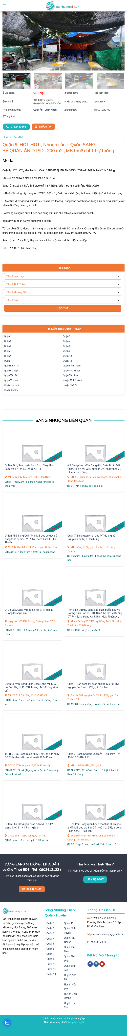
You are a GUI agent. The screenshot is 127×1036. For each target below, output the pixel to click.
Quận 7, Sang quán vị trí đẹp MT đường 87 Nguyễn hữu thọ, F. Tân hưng (91, 537)
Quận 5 (8, 346)
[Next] (118, 41)
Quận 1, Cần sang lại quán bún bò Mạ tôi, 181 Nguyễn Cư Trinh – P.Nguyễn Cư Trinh (93, 685)
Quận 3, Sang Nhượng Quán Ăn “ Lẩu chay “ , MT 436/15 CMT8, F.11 (94, 755)
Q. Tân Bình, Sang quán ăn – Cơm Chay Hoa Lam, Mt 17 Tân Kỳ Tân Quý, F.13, (29, 467)
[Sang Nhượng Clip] (63, 5)
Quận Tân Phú (70, 375)
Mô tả (8, 160)
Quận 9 (8, 356)
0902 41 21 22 (98, 942)
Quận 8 (66, 351)
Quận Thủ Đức (11, 380)
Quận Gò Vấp (11, 370)
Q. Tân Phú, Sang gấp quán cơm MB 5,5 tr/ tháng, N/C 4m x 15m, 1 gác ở (29, 826)
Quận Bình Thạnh (72, 365)
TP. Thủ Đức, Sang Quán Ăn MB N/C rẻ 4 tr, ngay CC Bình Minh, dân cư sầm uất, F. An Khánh (32, 755)
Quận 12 (67, 360)
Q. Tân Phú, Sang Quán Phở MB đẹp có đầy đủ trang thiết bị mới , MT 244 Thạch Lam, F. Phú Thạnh (31, 539)
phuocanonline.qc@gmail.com (107, 934)
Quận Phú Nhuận (72, 370)
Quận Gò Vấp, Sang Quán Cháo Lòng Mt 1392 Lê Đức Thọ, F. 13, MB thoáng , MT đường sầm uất (31, 687)
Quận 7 (8, 351)
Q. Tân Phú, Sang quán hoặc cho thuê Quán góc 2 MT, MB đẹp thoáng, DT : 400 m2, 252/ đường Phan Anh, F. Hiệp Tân (94, 827)
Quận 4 (66, 341)
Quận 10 (67, 356)
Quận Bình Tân (11, 365)
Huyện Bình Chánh (72, 380)
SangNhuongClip (76, 1022)
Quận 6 (66, 346)
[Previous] (9, 41)
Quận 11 (8, 360)
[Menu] (4, 6)
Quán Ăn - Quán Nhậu (45, 109)
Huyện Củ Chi (11, 390)
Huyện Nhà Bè (70, 385)
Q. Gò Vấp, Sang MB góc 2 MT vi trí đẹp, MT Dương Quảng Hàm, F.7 (30, 611)
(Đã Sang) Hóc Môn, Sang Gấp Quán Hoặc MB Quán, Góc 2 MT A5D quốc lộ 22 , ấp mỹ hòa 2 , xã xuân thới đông (94, 469)
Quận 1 (8, 336)
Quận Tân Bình (11, 375)
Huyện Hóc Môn (12, 385)
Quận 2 (66, 336)
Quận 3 (8, 341)
